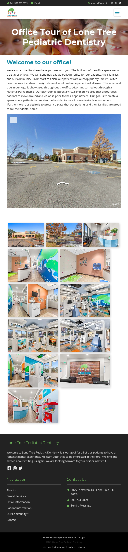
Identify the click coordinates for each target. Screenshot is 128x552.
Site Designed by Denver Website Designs (64, 537)
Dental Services (16, 496)
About (10, 490)
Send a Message (81, 505)
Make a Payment (98, 3)
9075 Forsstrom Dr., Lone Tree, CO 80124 (92, 492)
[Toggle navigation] (117, 13)
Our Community (16, 514)
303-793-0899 (79, 500)
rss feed (72, 546)
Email (37, 3)
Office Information (18, 502)
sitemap (47, 546)
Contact (11, 520)
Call (19, 3)
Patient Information (19, 508)
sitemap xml (60, 546)
